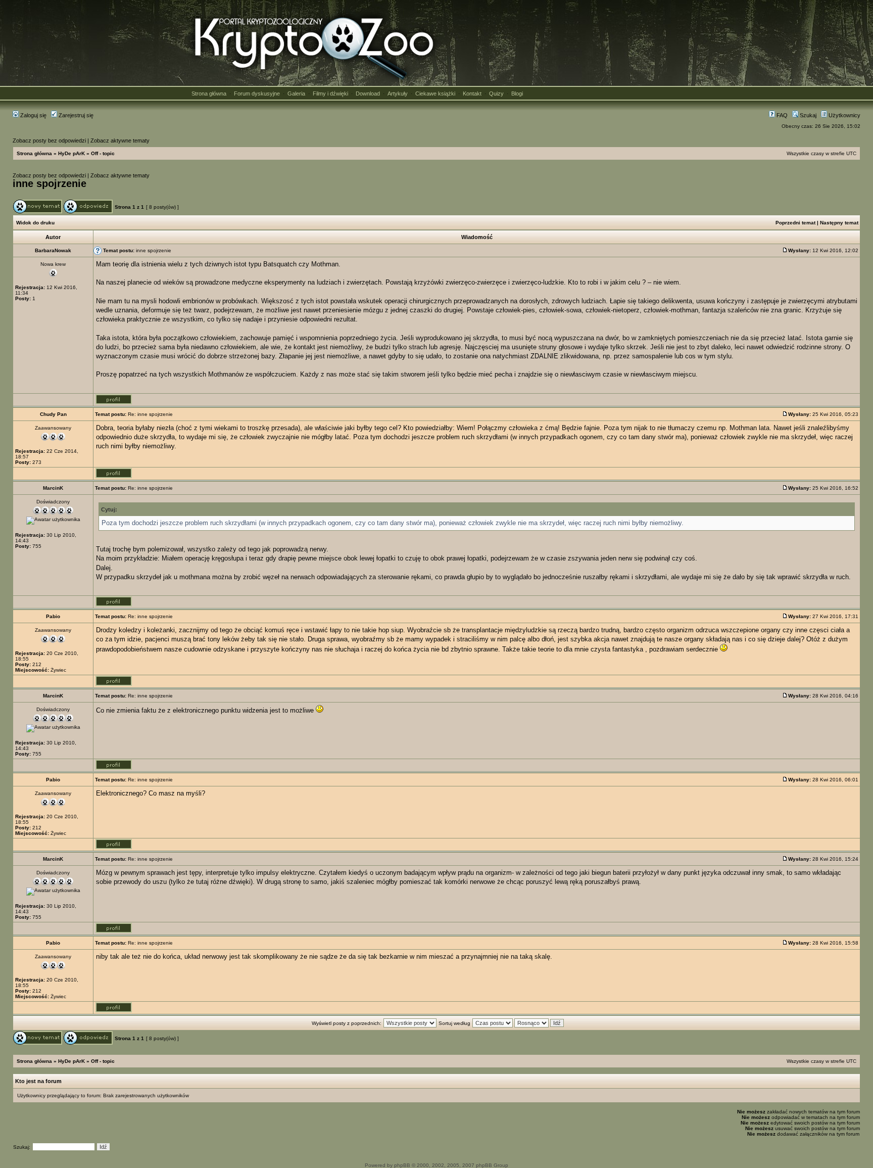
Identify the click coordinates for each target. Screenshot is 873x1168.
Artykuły (397, 93)
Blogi (517, 93)
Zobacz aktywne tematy (120, 140)
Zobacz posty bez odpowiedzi (49, 140)
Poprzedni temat (795, 222)
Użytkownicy (843, 115)
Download (368, 93)
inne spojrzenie (49, 183)
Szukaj (807, 115)
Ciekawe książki (435, 93)
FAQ (781, 115)
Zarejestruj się (75, 115)
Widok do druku (35, 222)
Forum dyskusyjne (257, 93)
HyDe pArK (71, 153)
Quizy (496, 93)
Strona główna (208, 93)
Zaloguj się (32, 115)
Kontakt (472, 93)
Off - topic (103, 153)
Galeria (296, 93)
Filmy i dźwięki (330, 93)
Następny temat (839, 222)
